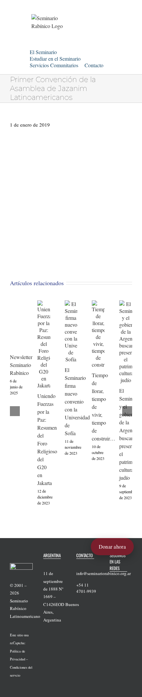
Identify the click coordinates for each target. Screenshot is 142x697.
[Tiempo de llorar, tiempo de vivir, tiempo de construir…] (98, 303)
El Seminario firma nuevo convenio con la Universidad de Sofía (77, 401)
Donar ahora (112, 546)
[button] (32, 71)
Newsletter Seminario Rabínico (21, 364)
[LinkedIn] (120, 589)
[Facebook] (112, 579)
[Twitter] (120, 579)
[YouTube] (129, 579)
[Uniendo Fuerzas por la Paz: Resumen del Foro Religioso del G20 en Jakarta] (43, 303)
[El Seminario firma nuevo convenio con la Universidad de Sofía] (71, 303)
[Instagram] (112, 589)
